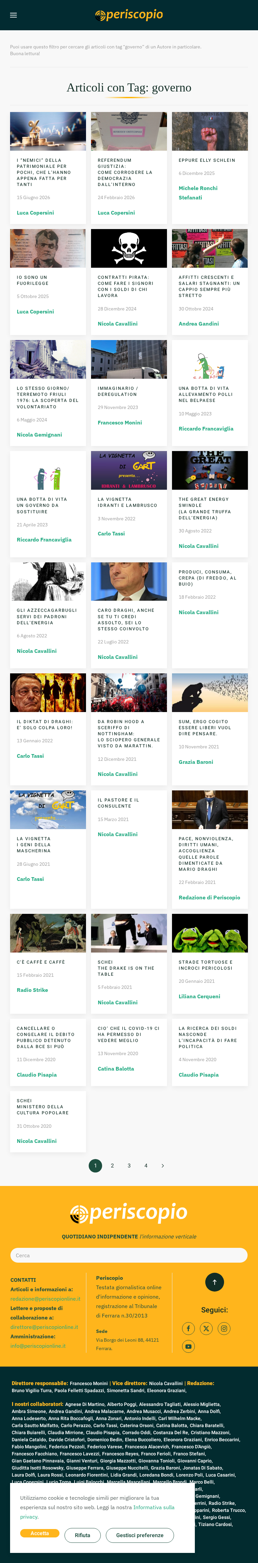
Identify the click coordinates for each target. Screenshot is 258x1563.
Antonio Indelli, (140, 1418)
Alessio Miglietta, (202, 1404)
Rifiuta (82, 1535)
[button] (13, 15)
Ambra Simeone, (29, 1411)
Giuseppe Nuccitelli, (127, 1468)
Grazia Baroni (196, 761)
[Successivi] (162, 1166)
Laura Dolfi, (24, 1475)
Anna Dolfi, (209, 1411)
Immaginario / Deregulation (118, 391)
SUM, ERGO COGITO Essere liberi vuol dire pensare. (205, 727)
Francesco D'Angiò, (192, 1446)
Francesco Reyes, (120, 1453)
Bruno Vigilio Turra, (32, 1390)
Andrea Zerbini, (180, 1411)
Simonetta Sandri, (126, 1390)
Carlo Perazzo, (76, 1425)
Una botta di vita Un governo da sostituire (42, 505)
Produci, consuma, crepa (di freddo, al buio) (208, 578)
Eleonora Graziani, (166, 1390)
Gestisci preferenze (140, 1535)
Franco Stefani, (189, 1453)
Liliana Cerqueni (199, 996)
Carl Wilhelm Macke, (180, 1418)
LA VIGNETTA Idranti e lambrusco (128, 502)
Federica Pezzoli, (67, 1446)
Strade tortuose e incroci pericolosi (206, 965)
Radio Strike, (222, 1503)
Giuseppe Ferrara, (85, 1468)
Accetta (40, 1533)
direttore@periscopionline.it (44, 1327)
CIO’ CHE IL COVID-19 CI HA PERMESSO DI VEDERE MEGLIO (129, 1034)
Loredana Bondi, (156, 1475)
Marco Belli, (202, 1482)
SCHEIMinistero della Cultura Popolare (43, 1106)
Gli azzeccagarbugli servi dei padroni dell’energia (47, 616)
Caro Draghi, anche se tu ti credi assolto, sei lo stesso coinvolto (126, 619)
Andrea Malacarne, (105, 1411)
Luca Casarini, (221, 1475)
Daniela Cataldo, (29, 1439)
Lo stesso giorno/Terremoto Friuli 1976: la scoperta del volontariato (48, 397)
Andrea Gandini (199, 323)
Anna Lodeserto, (29, 1418)
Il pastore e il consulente (118, 803)
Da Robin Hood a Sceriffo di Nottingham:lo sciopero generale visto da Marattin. (129, 733)
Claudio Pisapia (37, 1074)
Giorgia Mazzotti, (118, 1460)
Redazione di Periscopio (209, 897)
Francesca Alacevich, (147, 1446)
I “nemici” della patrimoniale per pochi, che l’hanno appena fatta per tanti (44, 172)
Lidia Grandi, (124, 1475)
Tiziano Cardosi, (215, 1524)
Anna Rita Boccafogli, (71, 1418)
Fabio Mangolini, (29, 1446)
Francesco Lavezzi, (80, 1453)
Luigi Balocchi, (89, 1482)
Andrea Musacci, (144, 1411)
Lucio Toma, (59, 1482)
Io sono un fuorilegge (33, 280)
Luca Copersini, (28, 1482)
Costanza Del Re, (171, 1432)
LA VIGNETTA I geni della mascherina (34, 844)
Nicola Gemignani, (200, 1496)
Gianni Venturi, (82, 1460)
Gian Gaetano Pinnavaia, (38, 1460)
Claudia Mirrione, (66, 1432)
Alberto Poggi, (122, 1404)
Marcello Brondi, (170, 1482)
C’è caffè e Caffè (41, 962)
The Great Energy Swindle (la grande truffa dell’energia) (205, 508)
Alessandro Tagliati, (160, 1404)
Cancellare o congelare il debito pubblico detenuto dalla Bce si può (46, 1037)
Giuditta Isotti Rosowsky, (38, 1468)
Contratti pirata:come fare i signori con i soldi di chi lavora (126, 286)
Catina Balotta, (172, 1425)
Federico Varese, (105, 1446)
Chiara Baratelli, (207, 1425)
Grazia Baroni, (166, 1468)
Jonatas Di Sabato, (203, 1468)
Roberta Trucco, (229, 1510)
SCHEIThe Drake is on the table (126, 968)
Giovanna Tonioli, (157, 1460)
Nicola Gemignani (39, 434)
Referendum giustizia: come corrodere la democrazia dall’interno (125, 172)
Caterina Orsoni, (137, 1425)
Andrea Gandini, (66, 1411)
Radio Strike (32, 990)
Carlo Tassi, (105, 1425)
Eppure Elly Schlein (207, 160)
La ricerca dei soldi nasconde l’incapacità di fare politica (208, 1037)
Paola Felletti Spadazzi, (79, 1390)
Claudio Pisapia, (103, 1432)
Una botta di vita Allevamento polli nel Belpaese (206, 394)
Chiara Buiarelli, (29, 1432)
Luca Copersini (35, 212)
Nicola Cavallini (118, 323)
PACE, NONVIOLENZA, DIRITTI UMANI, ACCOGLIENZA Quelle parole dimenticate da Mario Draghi (206, 853)
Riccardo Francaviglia (206, 428)
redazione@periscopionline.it (45, 1298)
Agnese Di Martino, (85, 1404)
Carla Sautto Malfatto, (35, 1425)
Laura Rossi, (51, 1475)
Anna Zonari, (109, 1418)
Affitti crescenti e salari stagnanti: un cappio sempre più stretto (209, 286)
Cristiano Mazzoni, (210, 1432)
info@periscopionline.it (38, 1345)
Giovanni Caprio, (195, 1460)
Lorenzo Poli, (190, 1475)
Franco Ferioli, (156, 1453)
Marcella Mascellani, (129, 1482)
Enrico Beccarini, (222, 1439)
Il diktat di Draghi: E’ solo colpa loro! (45, 724)
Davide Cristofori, (67, 1439)
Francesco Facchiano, (35, 1453)
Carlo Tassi (111, 533)
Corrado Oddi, (137, 1432)
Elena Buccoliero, (143, 1439)
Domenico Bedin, (105, 1439)
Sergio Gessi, (217, 1517)
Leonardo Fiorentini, (87, 1475)
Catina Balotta (116, 1068)
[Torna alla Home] (129, 15)
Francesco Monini (120, 422)
